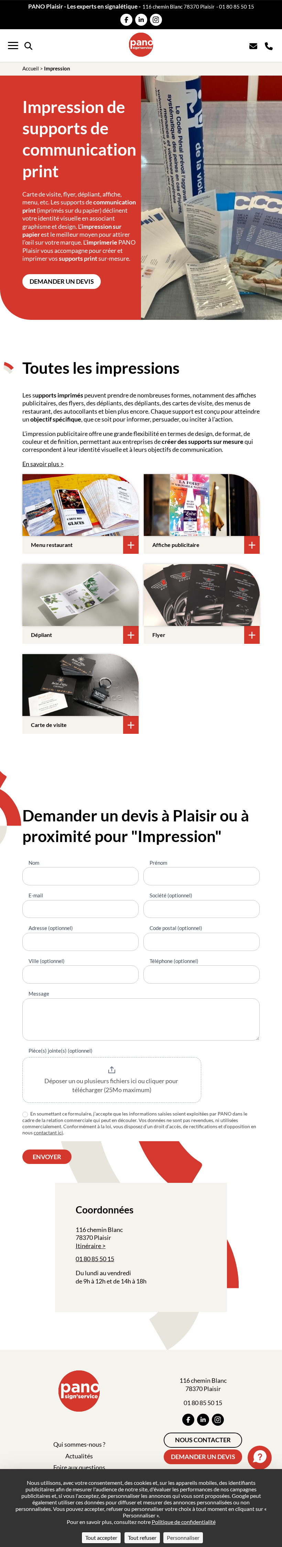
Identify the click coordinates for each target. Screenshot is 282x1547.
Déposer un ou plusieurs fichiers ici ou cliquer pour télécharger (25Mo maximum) (111, 1085)
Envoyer (47, 1157)
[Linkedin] (141, 20)
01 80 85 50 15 (236, 6)
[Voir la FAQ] (260, 1458)
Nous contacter (203, 1440)
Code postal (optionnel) (176, 928)
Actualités (79, 1456)
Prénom (158, 863)
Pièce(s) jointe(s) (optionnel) (61, 1050)
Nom (34, 863)
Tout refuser (142, 1537)
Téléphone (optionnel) (174, 961)
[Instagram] (156, 20)
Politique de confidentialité (184, 1521)
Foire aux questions (79, 1467)
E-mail (36, 895)
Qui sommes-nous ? (79, 1444)
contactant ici (48, 1132)
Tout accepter (101, 1537)
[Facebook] (126, 20)
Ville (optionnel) (47, 961)
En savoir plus (40, 464)
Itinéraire (88, 1245)
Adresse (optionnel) (51, 928)
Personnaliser (183, 1537)
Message (39, 993)
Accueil (30, 68)
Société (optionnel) (171, 895)
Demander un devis (62, 281)
